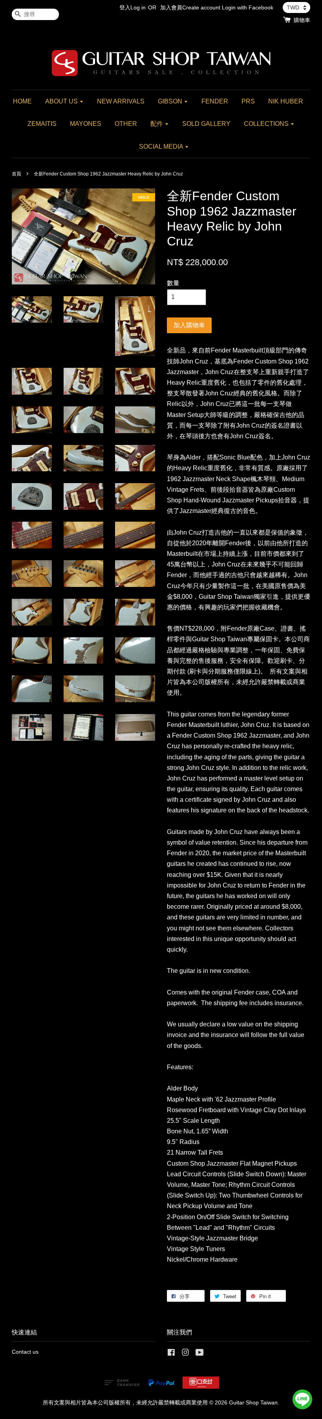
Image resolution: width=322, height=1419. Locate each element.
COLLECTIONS (267, 123)
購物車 (302, 20)
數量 (173, 283)
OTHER (126, 123)
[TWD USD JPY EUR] (296, 7)
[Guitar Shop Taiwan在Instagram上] (185, 1354)
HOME (22, 101)
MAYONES (85, 123)
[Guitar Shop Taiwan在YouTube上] (199, 1354)
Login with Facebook (247, 7)
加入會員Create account (190, 7)
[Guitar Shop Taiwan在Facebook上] (171, 1354)
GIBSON (171, 101)
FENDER (214, 101)
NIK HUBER (285, 101)
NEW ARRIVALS (121, 101)
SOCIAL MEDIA (162, 146)
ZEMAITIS (42, 123)
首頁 (16, 174)
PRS (248, 101)
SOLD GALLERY (206, 123)
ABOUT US (62, 101)
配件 (157, 123)
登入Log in (132, 7)
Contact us (25, 1352)
